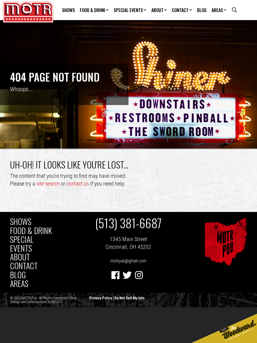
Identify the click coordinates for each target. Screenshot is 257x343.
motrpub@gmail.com (128, 260)
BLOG (202, 10)
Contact (180, 10)
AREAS (217, 10)
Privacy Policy (100, 298)
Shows (68, 10)
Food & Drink (92, 10)
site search (48, 184)
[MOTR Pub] (225, 264)
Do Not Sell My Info (129, 298)
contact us (78, 184)
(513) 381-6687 (128, 223)
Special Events (128, 10)
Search (233, 10)
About (157, 10)
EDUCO (57, 302)
